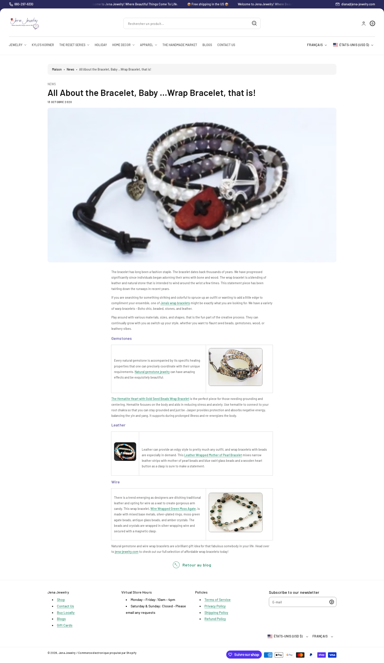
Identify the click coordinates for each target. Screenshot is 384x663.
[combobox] (192, 23)
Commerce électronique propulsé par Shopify (107, 652)
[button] (372, 23)
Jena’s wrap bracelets (175, 303)
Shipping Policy (216, 612)
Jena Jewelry (67, 652)
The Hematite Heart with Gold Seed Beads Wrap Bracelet (150, 399)
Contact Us (65, 606)
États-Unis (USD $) (354, 45)
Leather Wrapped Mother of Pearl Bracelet (213, 455)
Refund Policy (215, 618)
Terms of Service (217, 599)
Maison (57, 69)
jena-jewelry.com (126, 552)
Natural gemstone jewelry (152, 372)
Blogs (61, 618)
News (70, 69)
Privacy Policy (215, 606)
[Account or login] (363, 23)
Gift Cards (64, 625)
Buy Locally (66, 612)
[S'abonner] (331, 602)
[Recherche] (254, 23)
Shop (61, 599)
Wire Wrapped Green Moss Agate (173, 509)
